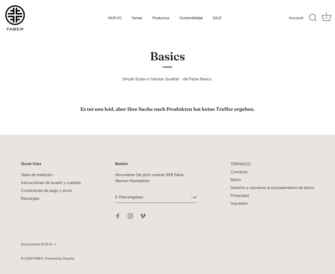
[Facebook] (117, 215)
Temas (136, 17)
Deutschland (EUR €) (36, 244)
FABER (38, 258)
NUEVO (114, 17)
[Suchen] (313, 18)
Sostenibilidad (191, 17)
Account (296, 17)
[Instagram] (130, 215)
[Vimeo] (143, 215)
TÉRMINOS (240, 164)
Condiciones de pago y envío (46, 190)
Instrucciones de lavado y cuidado (51, 182)
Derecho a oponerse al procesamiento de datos (272, 187)
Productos (160, 17)
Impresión (239, 203)
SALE (217, 17)
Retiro (236, 179)
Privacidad (240, 195)
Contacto (239, 172)
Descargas (30, 198)
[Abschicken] (193, 197)
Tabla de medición (37, 174)
